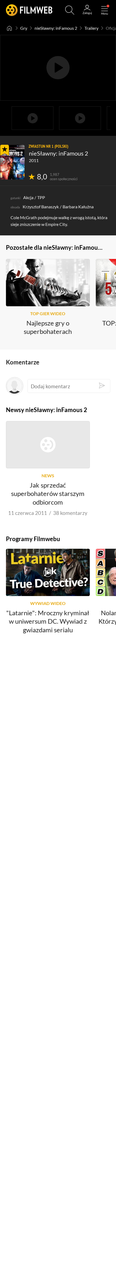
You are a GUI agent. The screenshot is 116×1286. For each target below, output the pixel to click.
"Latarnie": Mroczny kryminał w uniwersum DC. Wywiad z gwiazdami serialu (47, 621)
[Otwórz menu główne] (104, 10)
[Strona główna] (9, 28)
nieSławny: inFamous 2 (56, 28)
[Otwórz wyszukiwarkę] (70, 10)
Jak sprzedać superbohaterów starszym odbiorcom (47, 493)
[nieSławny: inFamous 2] (12, 162)
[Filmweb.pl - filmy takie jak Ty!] (29, 10)
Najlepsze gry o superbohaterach (48, 327)
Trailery (91, 28)
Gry (23, 28)
